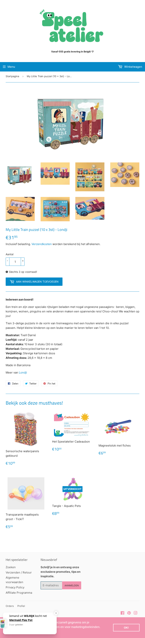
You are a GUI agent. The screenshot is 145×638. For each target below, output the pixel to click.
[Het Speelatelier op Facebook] (122, 613)
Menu (11, 66)
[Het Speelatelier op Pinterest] (129, 613)
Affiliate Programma (19, 592)
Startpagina (12, 76)
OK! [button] (126, 627)
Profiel (21, 605)
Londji (23, 372)
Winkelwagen (132, 66)
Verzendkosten (42, 244)
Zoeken (11, 567)
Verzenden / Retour (19, 572)
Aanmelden (72, 585)
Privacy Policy (15, 587)
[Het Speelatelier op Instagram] (135, 613)
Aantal (9, 254)
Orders (10, 605)
